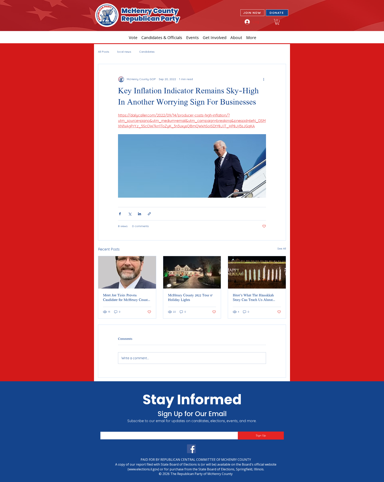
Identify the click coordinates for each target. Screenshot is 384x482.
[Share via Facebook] (120, 214)
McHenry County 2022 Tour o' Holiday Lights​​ (190, 298)
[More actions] (263, 79)
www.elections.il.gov (143, 469)
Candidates (147, 51)
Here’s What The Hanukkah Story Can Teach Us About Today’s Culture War (253, 298)
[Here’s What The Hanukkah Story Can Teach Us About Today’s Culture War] (257, 272)
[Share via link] (149, 214)
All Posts (103, 51)
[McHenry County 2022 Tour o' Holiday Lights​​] (192, 272)
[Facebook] (191, 448)
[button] (277, 22)
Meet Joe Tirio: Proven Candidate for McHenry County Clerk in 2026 (126, 298)
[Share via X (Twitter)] (130, 214)
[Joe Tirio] (127, 272)
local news (124, 51)
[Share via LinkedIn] (139, 214)
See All (281, 248)
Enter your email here (113, 429)
